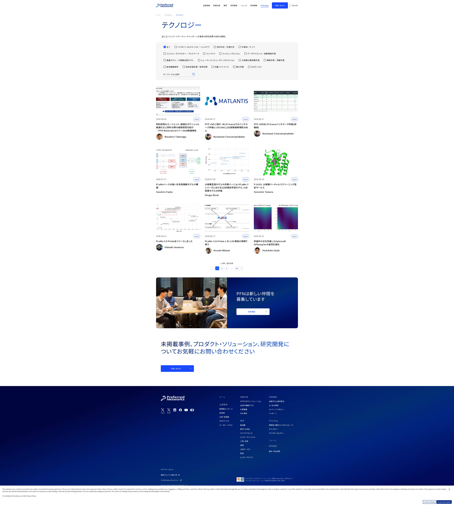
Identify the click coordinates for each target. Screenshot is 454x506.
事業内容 (244, 396)
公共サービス (245, 449)
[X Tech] (169, 411)
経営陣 (222, 413)
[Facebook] (180, 410)
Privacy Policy (31, 496)
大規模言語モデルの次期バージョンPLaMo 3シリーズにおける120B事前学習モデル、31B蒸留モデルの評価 (226, 187)
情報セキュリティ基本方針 (169, 475)
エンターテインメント (248, 437)
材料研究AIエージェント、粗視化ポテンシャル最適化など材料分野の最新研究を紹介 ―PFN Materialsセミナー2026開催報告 (177, 127)
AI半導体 (243, 413)
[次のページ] (241, 268)
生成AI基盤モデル (247, 405)
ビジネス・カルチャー (276, 433)
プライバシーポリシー (168, 469)
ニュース (272, 440)
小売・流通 (244, 441)
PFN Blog (168, 15)
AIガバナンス (224, 421)
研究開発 (273, 446)
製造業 (242, 425)
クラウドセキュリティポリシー (170, 480)
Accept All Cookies (444, 502)
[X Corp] (163, 411)
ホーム (158, 15)
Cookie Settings (429, 502)
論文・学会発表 (274, 451)
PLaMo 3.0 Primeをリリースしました (174, 241)
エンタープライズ (246, 457)
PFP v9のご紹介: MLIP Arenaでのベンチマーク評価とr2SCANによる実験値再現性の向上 (226, 127)
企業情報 (223, 404)
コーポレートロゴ (225, 425)
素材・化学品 (245, 429)
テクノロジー (274, 429)
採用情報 (273, 396)
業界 (242, 420)
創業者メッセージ (226, 409)
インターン (273, 413)
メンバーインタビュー (277, 409)
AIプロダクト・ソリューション (250, 401)
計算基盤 (243, 409)
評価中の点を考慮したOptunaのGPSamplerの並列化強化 (270, 243)
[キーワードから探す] (193, 74)
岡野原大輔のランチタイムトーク (281, 425)
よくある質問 (274, 405)
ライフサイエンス (246, 433)
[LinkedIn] (174, 410)
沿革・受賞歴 (224, 417)
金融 (242, 445)
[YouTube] (186, 410)
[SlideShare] (192, 410)
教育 (242, 453)
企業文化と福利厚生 (276, 401)
